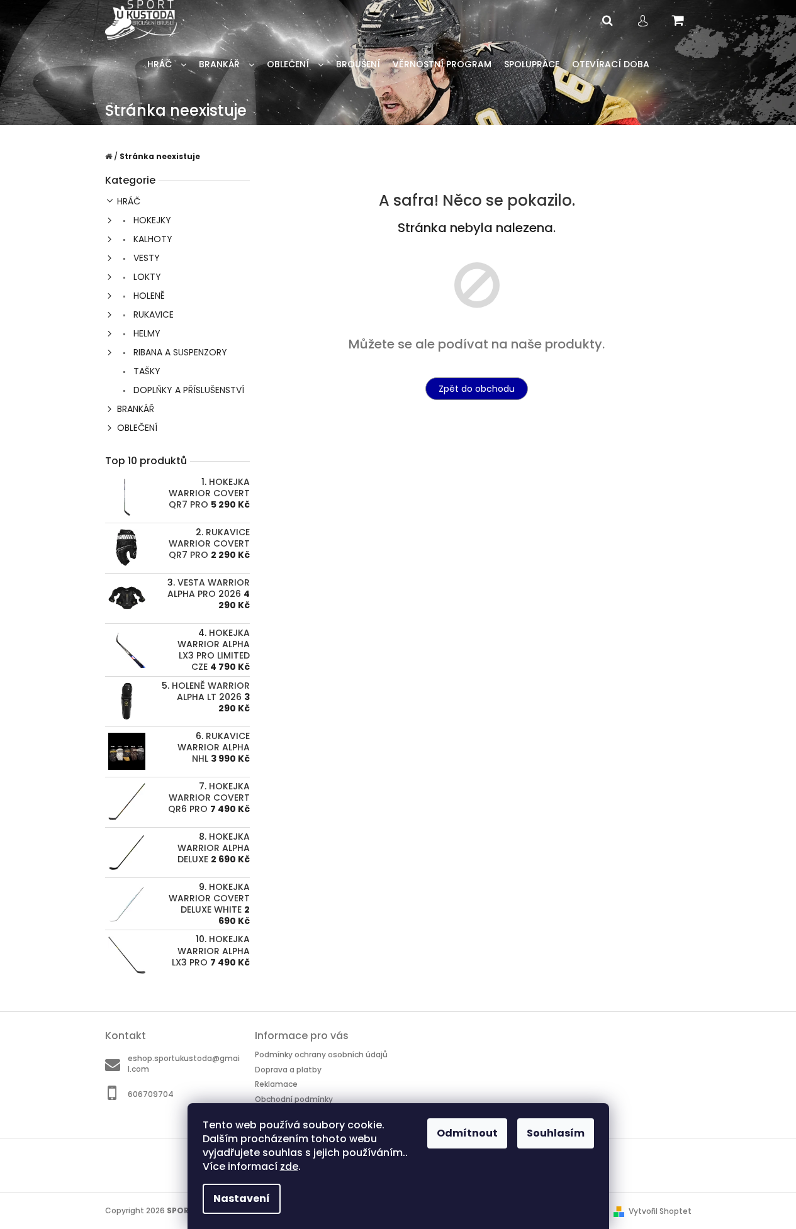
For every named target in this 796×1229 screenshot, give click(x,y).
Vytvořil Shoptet (660, 1211)
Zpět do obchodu (477, 388)
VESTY (145, 258)
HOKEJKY (151, 220)
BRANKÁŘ (135, 409)
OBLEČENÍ (137, 427)
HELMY (145, 333)
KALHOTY (151, 239)
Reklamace (276, 1084)
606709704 (151, 1094)
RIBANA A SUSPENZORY (179, 352)
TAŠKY (145, 371)
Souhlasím (556, 1133)
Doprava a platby (288, 1069)
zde (289, 1166)
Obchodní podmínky (294, 1099)
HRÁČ (128, 201)
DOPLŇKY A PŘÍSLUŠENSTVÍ (187, 390)
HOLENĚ (148, 295)
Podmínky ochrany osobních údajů (321, 1054)
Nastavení (241, 1198)
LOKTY (146, 276)
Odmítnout (467, 1133)
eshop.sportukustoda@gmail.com (184, 1063)
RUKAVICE (152, 314)
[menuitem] (167, 64)
